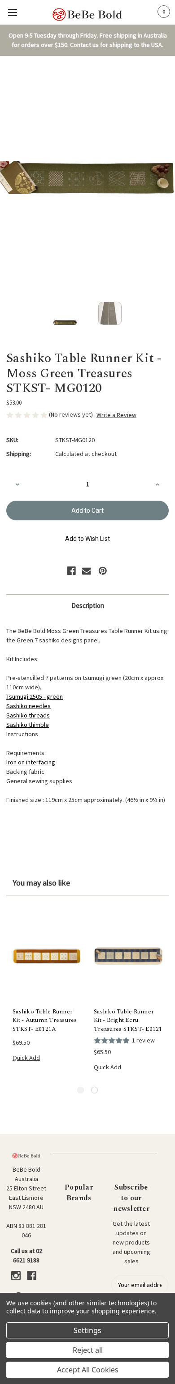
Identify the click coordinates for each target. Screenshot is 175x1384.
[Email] (86, 571)
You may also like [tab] (41, 883)
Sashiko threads (28, 715)
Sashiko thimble (27, 725)
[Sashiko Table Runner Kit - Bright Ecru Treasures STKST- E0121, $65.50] (128, 956)
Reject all (88, 1350)
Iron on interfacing (30, 762)
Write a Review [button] (116, 415)
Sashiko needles (28, 706)
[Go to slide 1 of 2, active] (80, 1090)
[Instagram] (16, 1275)
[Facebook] (71, 571)
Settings (87, 1330)
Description (87, 605)
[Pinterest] (102, 571)
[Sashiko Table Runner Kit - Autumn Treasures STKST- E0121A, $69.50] (47, 956)
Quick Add (26, 1058)
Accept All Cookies (87, 1370)
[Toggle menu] (12, 12)
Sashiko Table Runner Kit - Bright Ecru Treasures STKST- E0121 (128, 1021)
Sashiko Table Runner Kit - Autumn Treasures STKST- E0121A (45, 1021)
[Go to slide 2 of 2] (94, 1090)
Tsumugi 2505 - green (34, 696)
